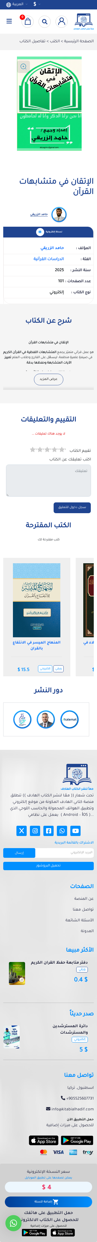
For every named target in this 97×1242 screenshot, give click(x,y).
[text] (33, 450)
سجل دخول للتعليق (72, 507)
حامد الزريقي (52, 248)
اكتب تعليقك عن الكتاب (70, 460)
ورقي (58, 668)
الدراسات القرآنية (49, 259)
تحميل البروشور (48, 866)
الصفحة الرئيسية (78, 42)
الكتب (54, 42)
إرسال (19, 853)
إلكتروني (45, 668)
